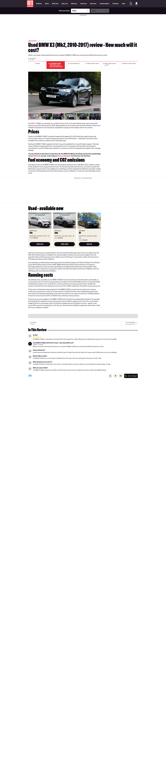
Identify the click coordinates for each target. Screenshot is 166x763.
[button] (64, 92)
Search (130, 4)
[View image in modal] (31, 92)
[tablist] (64, 116)
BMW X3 (34, 123)
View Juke (64, 244)
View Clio (39, 244)
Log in (136, 4)
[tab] (34, 116)
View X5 (89, 244)
